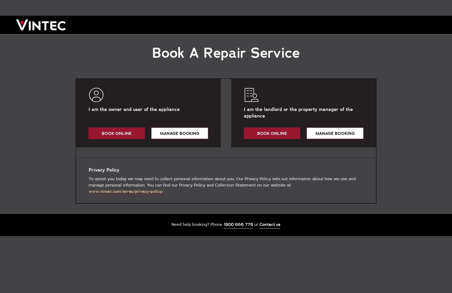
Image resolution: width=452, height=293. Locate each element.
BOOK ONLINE (117, 133)
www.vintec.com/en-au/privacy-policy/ (126, 191)
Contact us (269, 224)
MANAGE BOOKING (179, 133)
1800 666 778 (238, 224)
